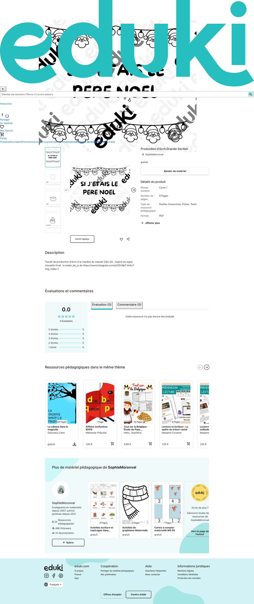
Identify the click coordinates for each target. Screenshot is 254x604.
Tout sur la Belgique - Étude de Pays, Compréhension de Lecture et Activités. (136, 428)
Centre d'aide (107, 141)
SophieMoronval (154, 154)
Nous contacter (152, 574)
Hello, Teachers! (132, 432)
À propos (79, 570)
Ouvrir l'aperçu (82, 239)
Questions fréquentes (155, 570)
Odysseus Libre (56, 432)
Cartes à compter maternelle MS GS (165, 529)
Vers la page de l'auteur (200, 533)
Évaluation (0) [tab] (102, 304)
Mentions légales (186, 570)
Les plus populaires (45, 141)
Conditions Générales (188, 574)
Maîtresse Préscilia (96, 432)
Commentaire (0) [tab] (129, 304)
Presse (78, 574)
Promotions (28, 141)
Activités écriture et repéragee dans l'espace (101, 529)
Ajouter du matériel (175, 171)
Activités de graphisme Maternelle (135, 529)
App (77, 578)
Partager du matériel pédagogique (117, 570)
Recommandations (66, 141)
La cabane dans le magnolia (58, 428)
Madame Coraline (171, 432)
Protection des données (189, 578)
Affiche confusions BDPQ (96, 428)
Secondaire (15, 141)
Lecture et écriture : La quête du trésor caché (175, 428)
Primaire (4, 141)
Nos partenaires (108, 574)
